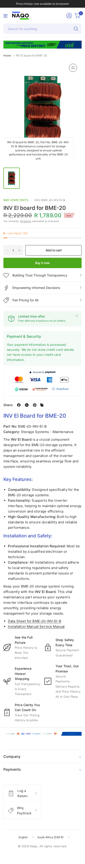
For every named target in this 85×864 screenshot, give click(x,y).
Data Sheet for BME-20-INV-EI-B (34, 621)
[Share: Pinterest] (35, 405)
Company (11, 756)
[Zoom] (73, 68)
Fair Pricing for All (25, 300)
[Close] (76, 315)
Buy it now (42, 263)
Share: (8, 405)
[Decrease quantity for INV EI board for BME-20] (7, 250)
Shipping (25, 221)
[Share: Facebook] (19, 405)
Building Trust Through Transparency (39, 275)
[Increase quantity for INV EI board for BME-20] (19, 250)
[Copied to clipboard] (42, 405)
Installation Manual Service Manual (36, 626)
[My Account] (69, 16)
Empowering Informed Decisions (36, 288)
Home (7, 55)
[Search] (76, 28)
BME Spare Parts (16, 200)
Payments (12, 769)
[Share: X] (27, 405)
